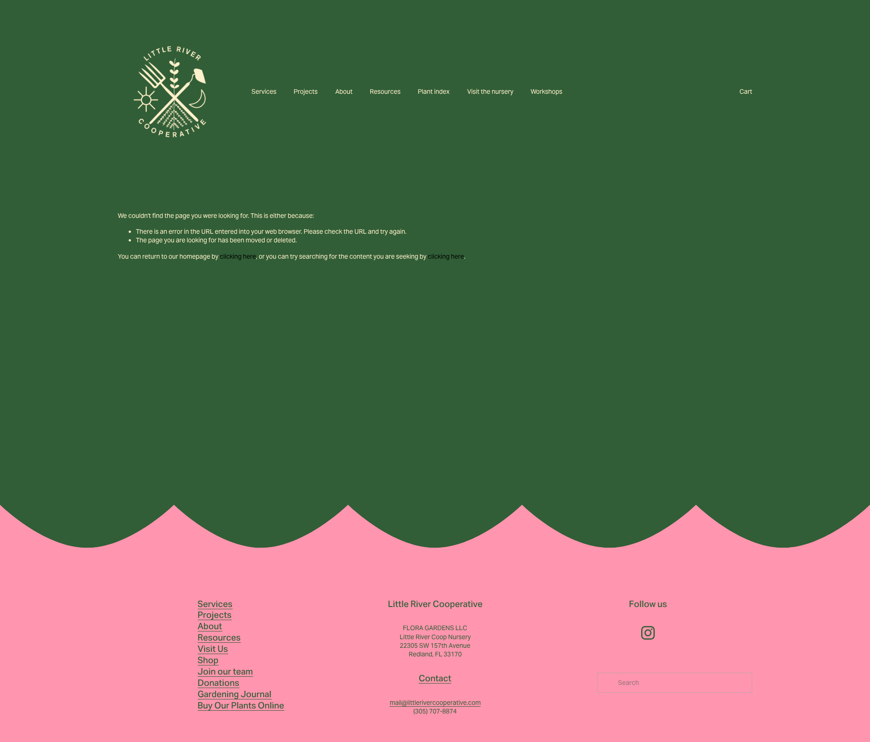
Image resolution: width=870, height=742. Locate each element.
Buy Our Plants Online (241, 705)
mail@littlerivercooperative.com (435, 703)
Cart (746, 91)
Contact (435, 678)
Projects (306, 91)
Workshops (546, 91)
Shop (208, 660)
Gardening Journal (234, 694)
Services (263, 91)
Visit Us (213, 648)
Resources (385, 91)
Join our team (225, 671)
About (344, 91)
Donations (218, 682)
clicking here (238, 256)
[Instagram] (648, 633)
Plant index (434, 91)
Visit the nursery (490, 91)
